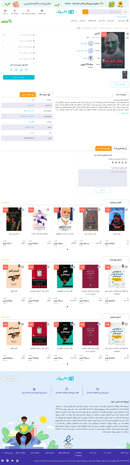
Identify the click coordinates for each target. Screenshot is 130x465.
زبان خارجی (74, 20)
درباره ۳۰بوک (124, 452)
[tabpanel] (27, 119)
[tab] (45, 94)
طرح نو (85, 58)
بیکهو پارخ (84, 43)
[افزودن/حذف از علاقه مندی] (126, 209)
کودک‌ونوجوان (92, 20)
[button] (3, 229)
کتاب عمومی (118, 28)
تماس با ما (107, 452)
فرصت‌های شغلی (64, 452)
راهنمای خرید (34, 452)
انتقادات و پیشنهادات (78, 454)
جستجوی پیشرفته (122, 17)
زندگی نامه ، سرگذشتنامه (90, 28)
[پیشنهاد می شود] (21, 70)
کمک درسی (101, 20)
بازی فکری (83, 20)
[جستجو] (85, 11)
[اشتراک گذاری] (127, 34)
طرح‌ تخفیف (49, 452)
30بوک (127, 28)
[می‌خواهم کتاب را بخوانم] (16, 70)
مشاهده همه (5, 202)
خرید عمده (92, 452)
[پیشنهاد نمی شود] (26, 70)
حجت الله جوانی (82, 50)
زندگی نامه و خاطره (106, 28)
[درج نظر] (127, 38)
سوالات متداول (20, 452)
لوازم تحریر (110, 20)
